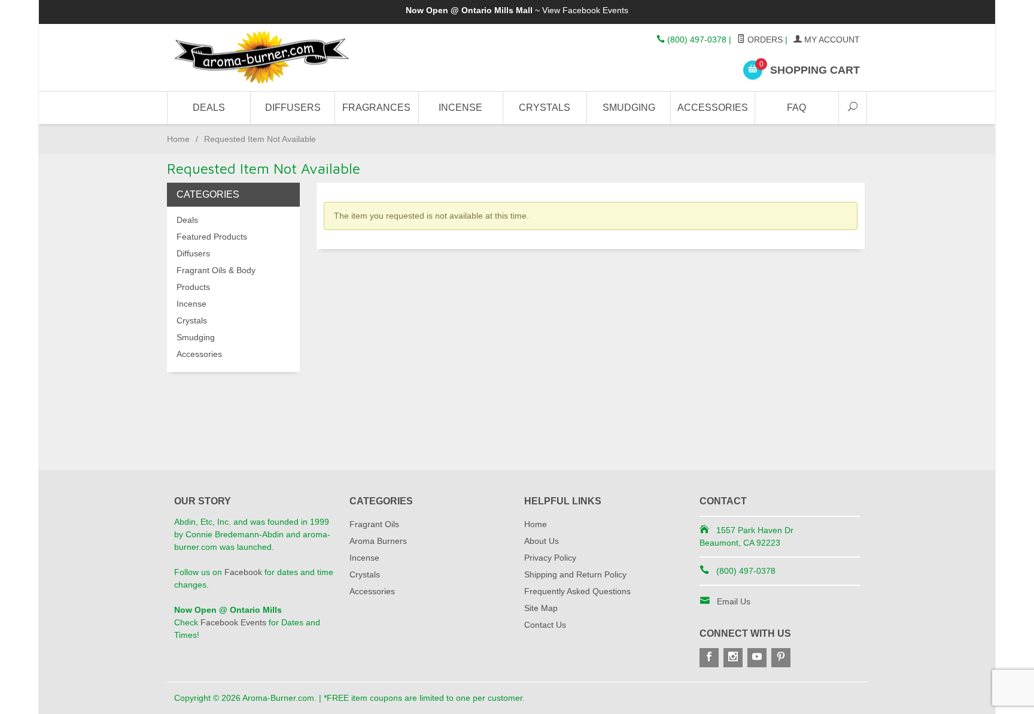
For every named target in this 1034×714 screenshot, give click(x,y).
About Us (541, 541)
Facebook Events (595, 10)
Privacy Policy (550, 557)
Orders (764, 39)
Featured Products (212, 236)
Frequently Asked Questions (577, 591)
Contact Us (545, 625)
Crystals (544, 107)
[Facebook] (709, 657)
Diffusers (293, 107)
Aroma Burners (378, 541)
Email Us (733, 601)
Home (178, 139)
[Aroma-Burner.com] (283, 58)
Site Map (541, 608)
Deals (209, 107)
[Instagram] (733, 657)
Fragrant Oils (374, 524)
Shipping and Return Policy (575, 574)
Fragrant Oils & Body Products (216, 278)
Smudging (629, 107)
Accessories (712, 107)
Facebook (243, 572)
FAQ (796, 107)
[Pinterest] (780, 657)
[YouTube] (757, 657)
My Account (831, 39)
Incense (460, 107)
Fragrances (376, 107)
